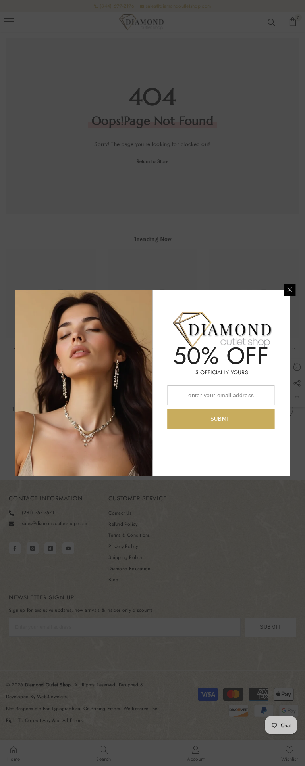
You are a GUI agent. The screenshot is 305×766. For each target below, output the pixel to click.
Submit (221, 419)
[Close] (290, 290)
